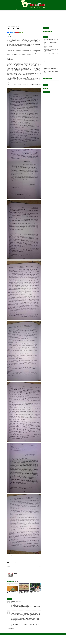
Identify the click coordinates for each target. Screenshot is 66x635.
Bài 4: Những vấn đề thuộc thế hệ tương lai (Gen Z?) (51, 60)
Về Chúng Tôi (44, 9)
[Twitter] (13, 32)
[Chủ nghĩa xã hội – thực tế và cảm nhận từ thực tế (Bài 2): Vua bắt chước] (24, 587)
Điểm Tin (33, 9)
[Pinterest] (17, 32)
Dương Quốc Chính (12, 562)
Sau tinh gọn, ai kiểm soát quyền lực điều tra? (51, 39)
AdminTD (9, 30)
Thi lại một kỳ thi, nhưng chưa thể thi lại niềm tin (51, 68)
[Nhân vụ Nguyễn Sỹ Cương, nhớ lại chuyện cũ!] (35, 587)
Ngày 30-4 (17, 562)
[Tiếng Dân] (33, 4)
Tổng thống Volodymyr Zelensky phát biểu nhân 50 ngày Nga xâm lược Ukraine (14, 568)
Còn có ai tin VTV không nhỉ (48, 46)
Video (54, 9)
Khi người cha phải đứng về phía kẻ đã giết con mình (51, 64)
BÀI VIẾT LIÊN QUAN (11, 581)
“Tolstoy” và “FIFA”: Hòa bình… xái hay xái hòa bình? (50, 43)
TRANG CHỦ (13, 9)
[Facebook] (9, 32)
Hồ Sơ (29, 9)
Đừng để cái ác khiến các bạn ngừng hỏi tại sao (51, 71)
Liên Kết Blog (46, 88)
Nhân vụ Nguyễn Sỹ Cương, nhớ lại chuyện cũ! (51, 53)
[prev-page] (7, 595)
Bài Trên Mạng (24, 9)
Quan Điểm (18, 9)
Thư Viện (38, 9)
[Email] (21, 32)
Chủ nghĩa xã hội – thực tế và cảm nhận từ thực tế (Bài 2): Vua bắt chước (24, 592)
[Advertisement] (33, 18)
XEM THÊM (16, 581)
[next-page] (9, 595)
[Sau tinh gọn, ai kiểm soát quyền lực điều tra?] (12, 587)
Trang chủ (8, 26)
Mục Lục (50, 9)
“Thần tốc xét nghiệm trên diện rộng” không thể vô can (33, 568)
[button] (57, 9)
